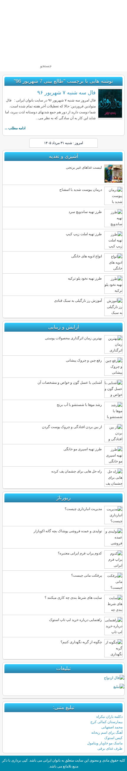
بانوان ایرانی (84, 30)
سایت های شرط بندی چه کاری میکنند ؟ (73, 598)
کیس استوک (113, 738)
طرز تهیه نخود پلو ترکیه (85, 278)
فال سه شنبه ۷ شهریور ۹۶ (66, 92)
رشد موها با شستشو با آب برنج (79, 405)
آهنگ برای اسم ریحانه (107, 732)
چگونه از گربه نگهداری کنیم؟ (81, 642)
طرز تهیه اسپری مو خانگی (83, 449)
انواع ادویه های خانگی (86, 256)
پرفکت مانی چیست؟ (86, 575)
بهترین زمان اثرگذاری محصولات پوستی (73, 338)
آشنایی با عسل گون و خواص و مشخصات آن (70, 382)
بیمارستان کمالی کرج (106, 722)
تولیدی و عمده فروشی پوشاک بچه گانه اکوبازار (68, 531)
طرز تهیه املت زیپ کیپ (84, 234)
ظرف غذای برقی (110, 748)
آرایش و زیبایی (63, 327)
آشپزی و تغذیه (63, 156)
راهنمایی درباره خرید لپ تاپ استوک (75, 620)
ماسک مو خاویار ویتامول (105, 743)
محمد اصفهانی (112, 727)
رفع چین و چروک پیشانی (84, 360)
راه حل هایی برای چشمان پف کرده (76, 471)
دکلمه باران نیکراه (109, 716)
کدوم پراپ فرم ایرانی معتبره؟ (80, 553)
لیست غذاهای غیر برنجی (84, 167)
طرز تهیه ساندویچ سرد (85, 212)
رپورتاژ (63, 498)
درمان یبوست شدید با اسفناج (80, 190)
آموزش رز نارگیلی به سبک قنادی (78, 301)
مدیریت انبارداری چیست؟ (83, 509)
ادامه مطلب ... (15, 128)
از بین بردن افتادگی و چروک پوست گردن (72, 427)
